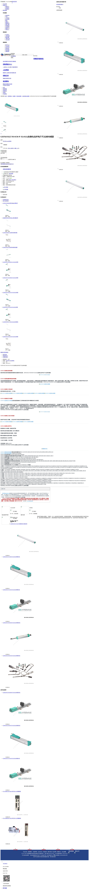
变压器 (10, 84)
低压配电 (6, 81)
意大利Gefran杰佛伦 (7, 141)
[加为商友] (14, 179)
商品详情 (5, 354)
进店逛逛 (58, 4)
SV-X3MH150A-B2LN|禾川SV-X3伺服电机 (12, 791)
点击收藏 (6, 189)
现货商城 (7, 25)
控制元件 (6, 75)
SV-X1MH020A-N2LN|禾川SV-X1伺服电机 (12, 818)
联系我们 (7, 9)
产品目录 (45, 851)
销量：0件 (16, 148)
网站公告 (8, 38)
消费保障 (7, 51)
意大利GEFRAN (6, 493)
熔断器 (7, 84)
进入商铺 (6, 187)
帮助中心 (7, 6)
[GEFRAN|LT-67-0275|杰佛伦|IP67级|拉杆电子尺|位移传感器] (25, 554)
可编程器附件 (15, 67)
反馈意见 (7, 7)
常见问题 (7, 50)
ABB (12, 56)
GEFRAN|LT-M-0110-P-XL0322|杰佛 (10, 336)
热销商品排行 (6, 199)
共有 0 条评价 (11, 148)
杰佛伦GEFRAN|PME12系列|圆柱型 (10, 217)
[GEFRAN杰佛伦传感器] (44, 374)
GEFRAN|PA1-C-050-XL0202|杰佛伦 (10, 321)
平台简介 (7, 34)
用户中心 (7, 44)
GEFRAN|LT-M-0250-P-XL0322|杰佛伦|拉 (11, 622)
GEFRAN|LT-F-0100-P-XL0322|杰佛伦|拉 (11, 556)
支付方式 (7, 47)
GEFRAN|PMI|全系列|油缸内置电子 (10, 203)
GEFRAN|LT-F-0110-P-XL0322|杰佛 (10, 307)
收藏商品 (4, 164)
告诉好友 (9, 164)
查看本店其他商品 (4, 352)
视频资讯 (7, 23)
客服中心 (5, 5)
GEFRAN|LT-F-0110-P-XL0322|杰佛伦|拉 (11, 589)
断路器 (4, 84)
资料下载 (7, 24)
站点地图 (64, 851)
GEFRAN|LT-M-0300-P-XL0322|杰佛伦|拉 (11, 692)
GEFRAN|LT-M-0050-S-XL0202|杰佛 (10, 262)
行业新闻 (7, 26)
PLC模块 (10, 67)
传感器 (14, 96)
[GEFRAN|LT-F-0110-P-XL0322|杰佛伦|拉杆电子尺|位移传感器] (20, 620)
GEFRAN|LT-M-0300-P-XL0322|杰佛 (10, 277)
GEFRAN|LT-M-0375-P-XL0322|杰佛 (10, 292)
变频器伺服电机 (38, 58)
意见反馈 (8, 35)
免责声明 (35, 851)
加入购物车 (2, 162)
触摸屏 (4, 72)
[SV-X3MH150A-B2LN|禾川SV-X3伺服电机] (17, 816)
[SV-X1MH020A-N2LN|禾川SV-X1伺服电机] (17, 843)
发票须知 (7, 48)
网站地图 (5, 10)
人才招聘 (7, 18)
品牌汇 (6, 21)
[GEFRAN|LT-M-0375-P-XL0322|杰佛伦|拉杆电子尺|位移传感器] (20, 756)
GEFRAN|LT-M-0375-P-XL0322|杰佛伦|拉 (11, 725)
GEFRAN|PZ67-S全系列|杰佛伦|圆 (10, 232)
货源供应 (7, 15)
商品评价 (5, 355)
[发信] (10, 179)
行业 (6, 16)
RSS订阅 (7, 39)
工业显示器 (8, 72)
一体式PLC (5, 67)
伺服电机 (14, 61)
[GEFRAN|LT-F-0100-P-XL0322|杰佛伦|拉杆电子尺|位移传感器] (20, 587)
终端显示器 (13, 72)
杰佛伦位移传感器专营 (7, 169)
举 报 (12, 164)
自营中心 (7, 29)
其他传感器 (18, 96)
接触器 (4, 78)
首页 (6, 96)
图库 (6, 20)
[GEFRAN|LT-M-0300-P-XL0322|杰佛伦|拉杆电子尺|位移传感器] (20, 723)
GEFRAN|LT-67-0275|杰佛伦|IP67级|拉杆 (18, 523)
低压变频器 (5, 61)
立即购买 (7, 162)
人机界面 (6, 70)
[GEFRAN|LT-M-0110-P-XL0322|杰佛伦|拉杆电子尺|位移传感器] (20, 686)
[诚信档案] (11, 173)
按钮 (10, 78)
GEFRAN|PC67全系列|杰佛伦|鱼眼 (10, 247)
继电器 (7, 78)
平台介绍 (25, 851)
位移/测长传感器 (25, 96)
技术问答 (7, 19)
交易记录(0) (5, 357)
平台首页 (5, 3)
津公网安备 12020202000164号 (61, 855)
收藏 (61, 4)
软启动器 (10, 61)
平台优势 (7, 46)
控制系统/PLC (7, 64)
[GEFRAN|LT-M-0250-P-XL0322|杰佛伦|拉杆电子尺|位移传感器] (20, 653)
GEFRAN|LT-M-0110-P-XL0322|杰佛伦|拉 (11, 655)
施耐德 (14, 56)
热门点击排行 (6, 200)
